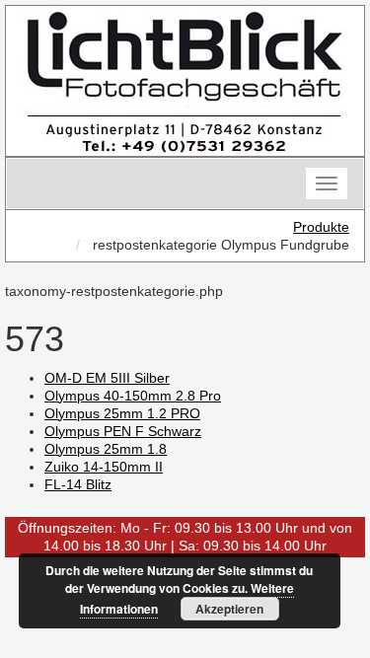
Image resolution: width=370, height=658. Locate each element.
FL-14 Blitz (77, 484)
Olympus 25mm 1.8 (105, 449)
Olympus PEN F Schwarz (122, 431)
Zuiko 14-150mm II (103, 467)
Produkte (321, 227)
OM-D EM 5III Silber (107, 378)
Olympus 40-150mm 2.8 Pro (132, 395)
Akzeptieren (229, 609)
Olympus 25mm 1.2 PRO (122, 413)
